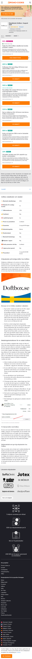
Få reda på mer (7, 14)
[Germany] (1, 630)
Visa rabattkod (15, 57)
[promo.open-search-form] (30, 2)
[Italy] (1, 634)
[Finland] (1, 624)
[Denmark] (1, 622)
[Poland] (1, 626)
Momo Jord (4, 604)
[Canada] (1, 645)
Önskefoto (3, 602)
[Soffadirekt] (8, 474)
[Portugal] (1, 643)
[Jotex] (23, 474)
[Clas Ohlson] (23, 486)
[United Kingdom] (1, 641)
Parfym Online (4, 594)
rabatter (15, 35)
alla (2, 35)
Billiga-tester (4, 582)
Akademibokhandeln (6, 615)
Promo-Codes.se (5, 565)
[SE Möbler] (23, 480)
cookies (19, 652)
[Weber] (8, 480)
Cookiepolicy (4, 569)
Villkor (2, 573)
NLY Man (3, 590)
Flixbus (3, 613)
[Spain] (1, 639)
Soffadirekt (4, 609)
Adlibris (3, 586)
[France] (1, 632)
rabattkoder (8, 35)
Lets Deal (3, 607)
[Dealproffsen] (23, 491)
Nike (2, 596)
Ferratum (3, 584)
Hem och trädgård (7, 497)
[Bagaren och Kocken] (8, 491)
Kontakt (3, 567)
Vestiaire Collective (6, 600)
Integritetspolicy (5, 571)
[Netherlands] (1, 636)
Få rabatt (16, 79)
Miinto (2, 580)
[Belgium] (1, 628)
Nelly (2, 588)
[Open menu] (2, 2)
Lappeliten (3, 592)
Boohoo (3, 598)
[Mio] (8, 486)
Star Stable (4, 611)
